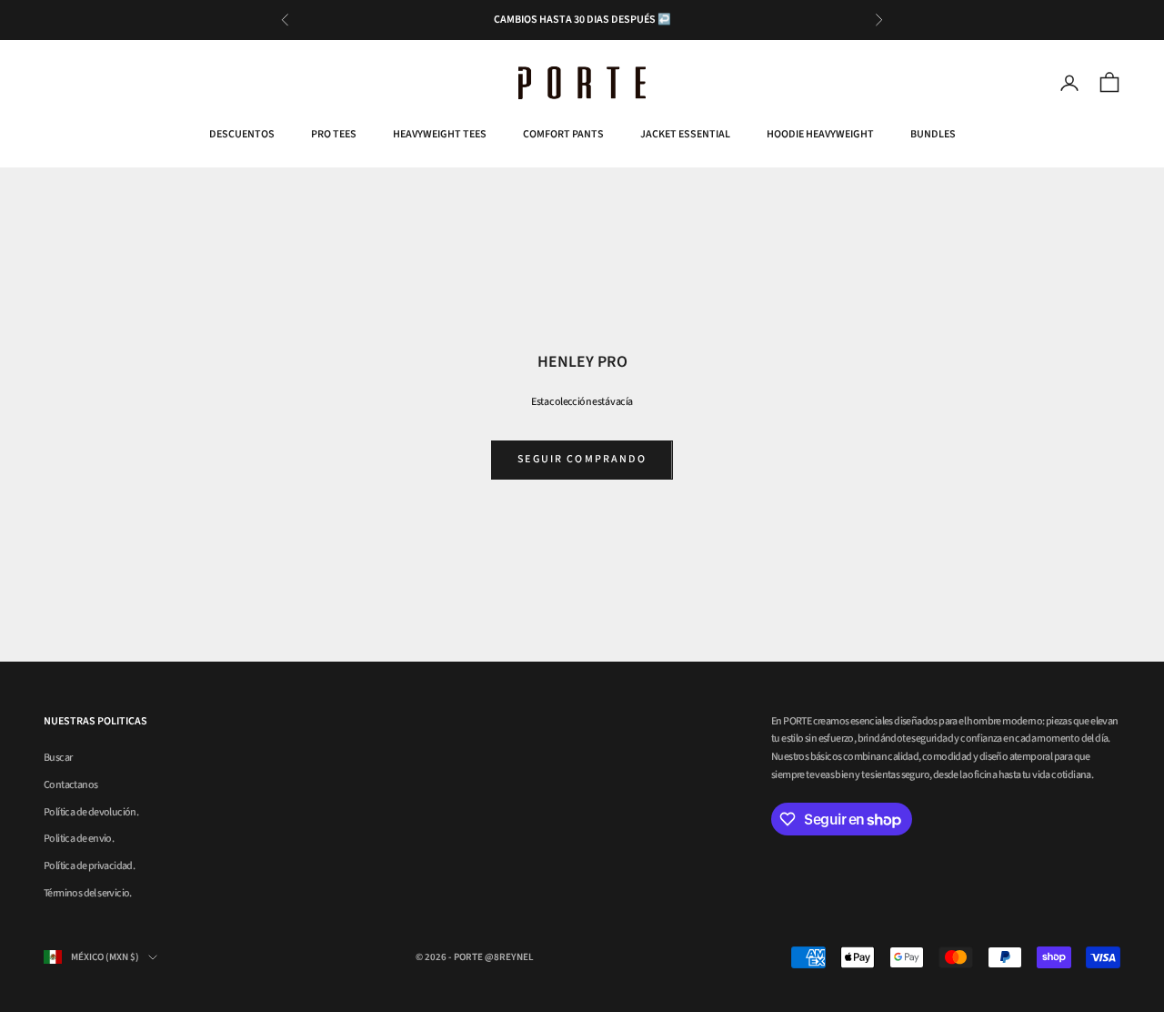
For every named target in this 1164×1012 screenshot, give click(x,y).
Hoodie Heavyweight (820, 134)
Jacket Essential (685, 134)
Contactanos (70, 785)
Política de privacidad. (89, 866)
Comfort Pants (563, 134)
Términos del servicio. (88, 893)
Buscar (58, 757)
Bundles (933, 134)
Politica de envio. (79, 838)
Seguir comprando (582, 459)
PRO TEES (333, 134)
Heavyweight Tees (440, 134)
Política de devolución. (91, 812)
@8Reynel (509, 957)
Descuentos (242, 134)
